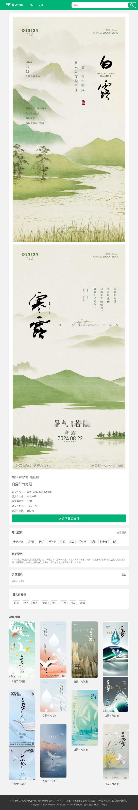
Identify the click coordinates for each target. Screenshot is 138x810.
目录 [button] (40, 5)
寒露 (82, 602)
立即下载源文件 (69, 518)
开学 (41, 541)
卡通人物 (18, 541)
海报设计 (34, 477)
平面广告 (23, 477)
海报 (54, 602)
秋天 (35, 602)
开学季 (52, 541)
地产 (26, 602)
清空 (124, 574)
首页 (32, 5)
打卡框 (103, 541)
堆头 (114, 541)
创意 (16, 602)
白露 (73, 602)
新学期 (30, 541)
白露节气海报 (18, 580)
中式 (44, 602)
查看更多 (121, 532)
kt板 (62, 541)
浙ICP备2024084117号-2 (95, 804)
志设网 (30, 510)
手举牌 (82, 541)
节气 (63, 602)
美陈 (93, 541)
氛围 (71, 541)
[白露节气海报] (22, 623)
